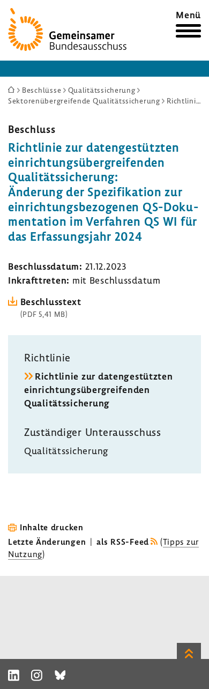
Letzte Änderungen (47, 541)
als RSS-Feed (122, 541)
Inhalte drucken (52, 527)
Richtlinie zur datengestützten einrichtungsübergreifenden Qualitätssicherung (98, 390)
